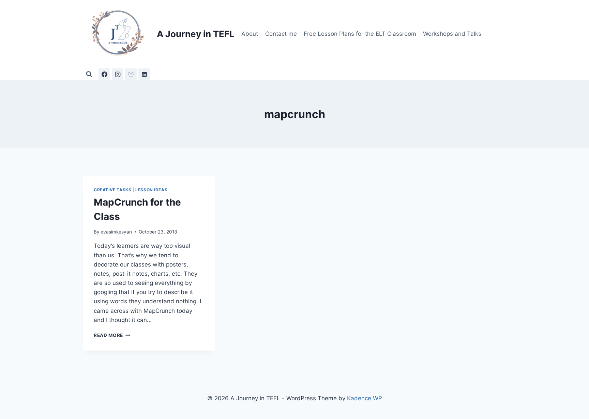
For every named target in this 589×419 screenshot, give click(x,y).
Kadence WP (364, 398)
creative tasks (112, 189)
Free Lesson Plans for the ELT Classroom (360, 33)
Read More (112, 335)
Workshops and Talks (452, 33)
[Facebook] (104, 74)
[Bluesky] (131, 74)
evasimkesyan (116, 232)
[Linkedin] (144, 74)
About (249, 33)
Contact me (281, 33)
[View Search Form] (89, 74)
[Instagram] (117, 74)
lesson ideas (151, 189)
